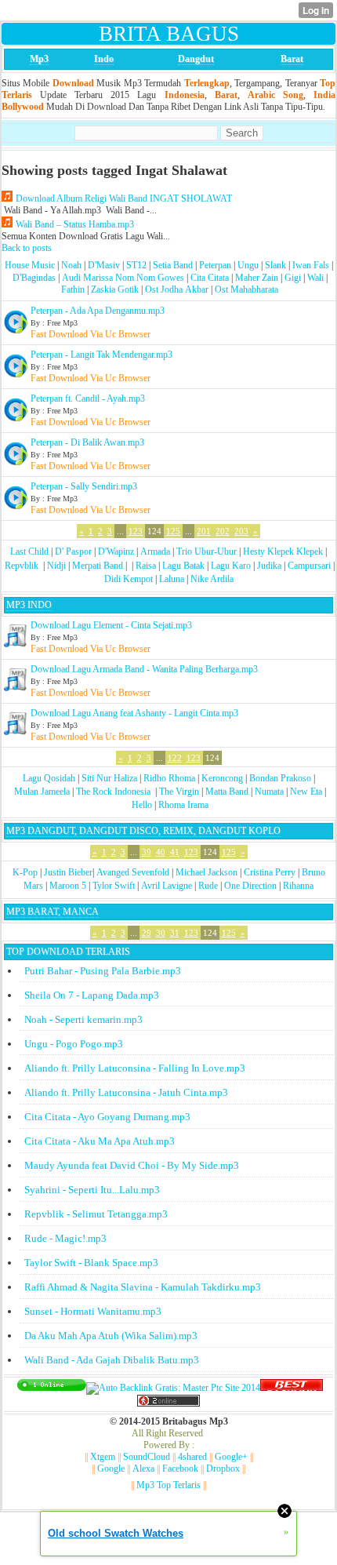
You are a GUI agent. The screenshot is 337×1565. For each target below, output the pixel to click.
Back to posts (27, 247)
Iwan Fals (310, 265)
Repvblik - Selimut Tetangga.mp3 (96, 1214)
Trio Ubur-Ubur (206, 551)
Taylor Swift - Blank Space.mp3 (91, 1262)
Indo (104, 58)
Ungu (248, 265)
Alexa (143, 1468)
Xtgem (102, 1456)
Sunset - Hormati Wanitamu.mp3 (92, 1311)
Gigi (292, 277)
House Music (30, 265)
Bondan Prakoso (280, 778)
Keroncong (222, 778)
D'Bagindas (34, 277)
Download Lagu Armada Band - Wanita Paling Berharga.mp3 (144, 669)
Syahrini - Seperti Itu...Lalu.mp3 (92, 1190)
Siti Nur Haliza (109, 778)
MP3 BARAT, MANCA (52, 911)
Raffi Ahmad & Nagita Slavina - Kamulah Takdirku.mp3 (142, 1287)
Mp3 (39, 58)
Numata (269, 791)
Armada (155, 551)
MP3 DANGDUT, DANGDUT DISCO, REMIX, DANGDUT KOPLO (143, 830)
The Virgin (179, 791)
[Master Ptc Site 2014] (173, 1387)
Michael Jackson (206, 872)
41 (174, 852)
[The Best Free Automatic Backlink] (291, 1387)
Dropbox (223, 1468)
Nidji (56, 565)
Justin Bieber (68, 872)
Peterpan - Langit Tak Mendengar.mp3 (101, 354)
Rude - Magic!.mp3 (65, 1238)
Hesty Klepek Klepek (283, 551)
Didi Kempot (128, 578)
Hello (142, 804)
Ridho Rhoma (169, 778)
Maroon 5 (67, 885)
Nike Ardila (212, 578)
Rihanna (298, 885)
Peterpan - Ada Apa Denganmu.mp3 (98, 310)
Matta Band (226, 791)
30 (160, 932)
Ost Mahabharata (246, 289)
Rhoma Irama (183, 804)
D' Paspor (73, 551)
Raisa (146, 565)
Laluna (171, 578)
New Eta (306, 791)
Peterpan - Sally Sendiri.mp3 (84, 486)
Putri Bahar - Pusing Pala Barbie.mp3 (102, 971)
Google (111, 1468)
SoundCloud (146, 1456)
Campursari (309, 565)
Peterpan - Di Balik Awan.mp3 (87, 442)
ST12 (136, 265)
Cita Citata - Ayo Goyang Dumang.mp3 (107, 1117)
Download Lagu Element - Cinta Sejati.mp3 (111, 625)
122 (175, 757)
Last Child (29, 551)
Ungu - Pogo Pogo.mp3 (73, 1044)
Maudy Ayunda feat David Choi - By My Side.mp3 (131, 1165)
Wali (315, 277)
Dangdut (196, 58)
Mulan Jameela (42, 791)
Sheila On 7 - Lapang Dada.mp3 (91, 995)
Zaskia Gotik (115, 289)
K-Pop (25, 872)
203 (241, 531)
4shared (192, 1456)
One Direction (250, 885)
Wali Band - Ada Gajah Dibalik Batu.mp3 (111, 1360)
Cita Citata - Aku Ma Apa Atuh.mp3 (99, 1141)
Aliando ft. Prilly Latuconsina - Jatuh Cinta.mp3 (126, 1092)
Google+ (231, 1456)
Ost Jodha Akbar (176, 289)
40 (160, 852)
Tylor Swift (113, 885)
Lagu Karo (231, 565)
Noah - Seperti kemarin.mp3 (83, 1019)
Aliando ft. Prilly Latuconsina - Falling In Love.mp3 (134, 1068)
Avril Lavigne (166, 885)
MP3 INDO (29, 604)
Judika (269, 565)
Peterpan (215, 265)
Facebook (180, 1468)
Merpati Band (97, 565)
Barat (292, 58)
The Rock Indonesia (114, 791)
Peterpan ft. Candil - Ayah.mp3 (88, 398)
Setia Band (173, 265)
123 (136, 531)
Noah (71, 265)
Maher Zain (256, 277)
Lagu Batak (183, 565)
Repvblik (21, 565)
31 (174, 932)
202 (223, 531)
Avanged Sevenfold (132, 872)
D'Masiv (104, 265)
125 (173, 531)
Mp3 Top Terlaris (168, 1484)
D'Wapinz (116, 551)
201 (204, 531)
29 (146, 932)
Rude (208, 885)
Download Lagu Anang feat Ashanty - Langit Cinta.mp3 (134, 713)
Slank (275, 265)
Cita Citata (209, 277)
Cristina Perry (269, 872)
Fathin (73, 289)
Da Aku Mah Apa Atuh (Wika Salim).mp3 (110, 1335)
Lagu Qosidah (49, 778)
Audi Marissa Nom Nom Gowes (123, 277)
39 (146, 852)
